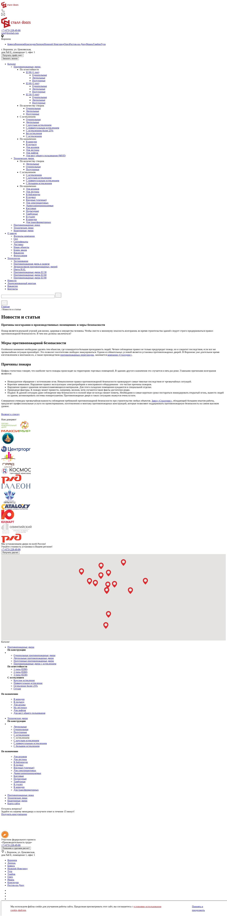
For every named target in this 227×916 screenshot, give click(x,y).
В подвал (31, 197)
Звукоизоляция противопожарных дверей (35, 266)
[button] (81, 571)
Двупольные (38, 78)
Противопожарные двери (27, 66)
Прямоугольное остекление (28, 683)
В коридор (31, 141)
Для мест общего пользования (29, 713)
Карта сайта (13, 803)
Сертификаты (21, 241)
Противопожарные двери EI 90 (30, 277)
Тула (103, 44)
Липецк (40, 44)
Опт (16, 239)
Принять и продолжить (198, 908)
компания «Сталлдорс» (119, 355)
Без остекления (34, 133)
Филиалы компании (24, 236)
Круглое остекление (24, 680)
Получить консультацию (14, 814)
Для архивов (32, 147)
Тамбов (97, 44)
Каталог (11, 64)
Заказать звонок (10, 58)
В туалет (30, 216)
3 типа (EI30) (20, 675)
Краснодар (30, 44)
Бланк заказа (20, 250)
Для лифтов (32, 152)
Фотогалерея (20, 255)
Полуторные (38, 80)
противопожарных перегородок (77, 355)
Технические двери (24, 158)
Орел (66, 44)
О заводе (12, 233)
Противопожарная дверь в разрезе (32, 264)
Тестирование (21, 261)
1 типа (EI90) (20, 669)
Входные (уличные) (36, 200)
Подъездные (32, 211)
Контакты (12, 289)
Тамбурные (32, 214)
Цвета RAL (20, 269)
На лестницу (20, 707)
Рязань (89, 44)
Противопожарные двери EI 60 (30, 275)
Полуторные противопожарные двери (34, 661)
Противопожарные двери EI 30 (30, 272)
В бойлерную (33, 194)
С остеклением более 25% (39, 130)
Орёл (10, 877)
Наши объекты (21, 247)
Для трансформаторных (38, 222)
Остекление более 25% (26, 686)
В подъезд (31, 144)
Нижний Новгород (54, 44)
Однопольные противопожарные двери (34, 655)
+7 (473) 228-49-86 (11, 30)
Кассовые (31, 208)
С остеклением (34, 136)
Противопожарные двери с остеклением (35, 663)
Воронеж (19, 44)
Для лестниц (32, 150)
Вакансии (19, 252)
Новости (12, 280)
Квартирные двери (24, 230)
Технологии (13, 258)
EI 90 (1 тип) (32, 72)
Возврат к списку (10, 414)
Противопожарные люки (27, 225)
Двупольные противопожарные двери (34, 658)
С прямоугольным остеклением (42, 127)
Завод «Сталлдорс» (162, 400)
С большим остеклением (39, 183)
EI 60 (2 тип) (32, 83)
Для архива (19, 704)
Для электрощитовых (37, 202)
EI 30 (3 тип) (32, 94)
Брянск (11, 44)
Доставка (18, 244)
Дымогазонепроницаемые (39, 205)
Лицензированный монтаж (21, 283)
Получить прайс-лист (12, 55)
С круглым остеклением (38, 125)
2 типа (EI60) (20, 672)
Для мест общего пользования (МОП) (46, 155)
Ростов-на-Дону (77, 44)
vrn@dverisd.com (10, 33)
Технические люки (24, 227)
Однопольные (39, 75)
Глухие (17, 688)
